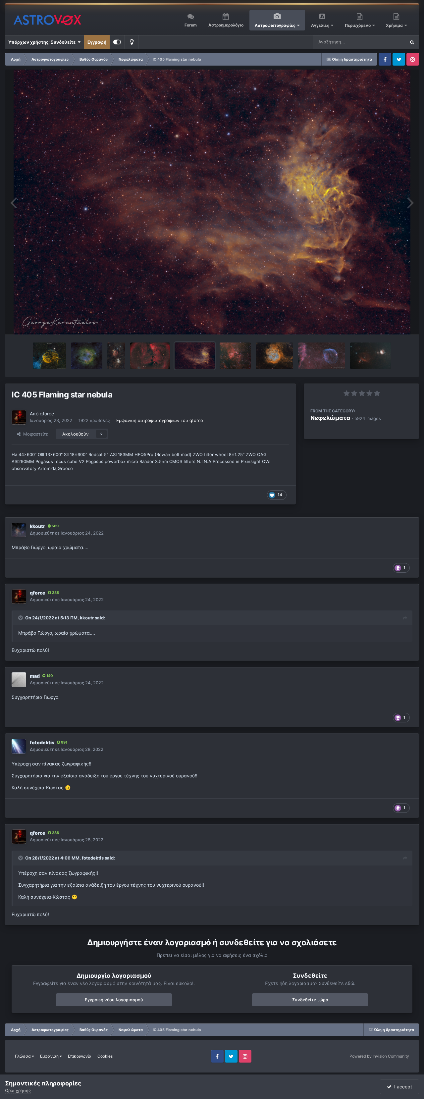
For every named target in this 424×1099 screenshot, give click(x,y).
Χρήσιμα (395, 25)
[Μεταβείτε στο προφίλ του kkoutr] (19, 530)
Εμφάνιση (50, 1056)
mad (35, 676)
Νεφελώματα (330, 417)
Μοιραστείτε (34, 434)
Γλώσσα (23, 1056)
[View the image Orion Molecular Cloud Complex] (116, 355)
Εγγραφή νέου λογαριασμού (114, 999)
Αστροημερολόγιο (225, 25)
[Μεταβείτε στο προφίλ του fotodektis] (19, 746)
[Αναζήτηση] (412, 42)
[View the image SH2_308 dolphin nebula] (321, 355)
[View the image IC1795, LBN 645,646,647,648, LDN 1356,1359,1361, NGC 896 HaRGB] (235, 355)
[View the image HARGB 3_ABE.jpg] (150, 355)
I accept (402, 1086)
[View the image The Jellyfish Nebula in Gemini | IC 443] (49, 355)
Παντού (389, 41)
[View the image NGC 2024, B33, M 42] (370, 355)
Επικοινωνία (79, 1056)
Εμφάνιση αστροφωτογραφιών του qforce (159, 420)
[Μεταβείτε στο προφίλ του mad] (19, 679)
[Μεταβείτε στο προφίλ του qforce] (19, 417)
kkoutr (37, 526)
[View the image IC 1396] (86, 355)
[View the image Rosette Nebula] (274, 355)
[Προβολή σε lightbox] (212, 202)
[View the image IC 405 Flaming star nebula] (195, 355)
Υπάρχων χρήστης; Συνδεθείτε (43, 42)
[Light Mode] (131, 42)
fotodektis (42, 742)
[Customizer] (117, 42)
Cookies (105, 1056)
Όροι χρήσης (18, 1090)
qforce (47, 413)
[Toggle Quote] (21, 617)
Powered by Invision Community (379, 1056)
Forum (191, 25)
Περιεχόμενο (358, 25)
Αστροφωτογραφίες (275, 25)
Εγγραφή (96, 42)
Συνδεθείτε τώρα (310, 999)
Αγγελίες (320, 25)
